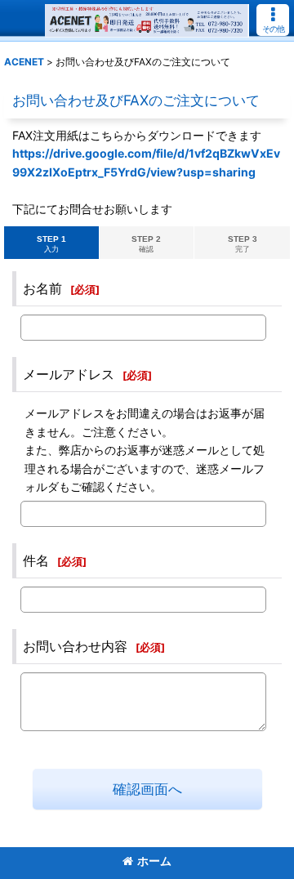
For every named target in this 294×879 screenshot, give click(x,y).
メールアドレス (68, 374)
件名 (36, 560)
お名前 (42, 288)
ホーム (154, 861)
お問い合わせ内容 (75, 646)
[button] (272, 20)
